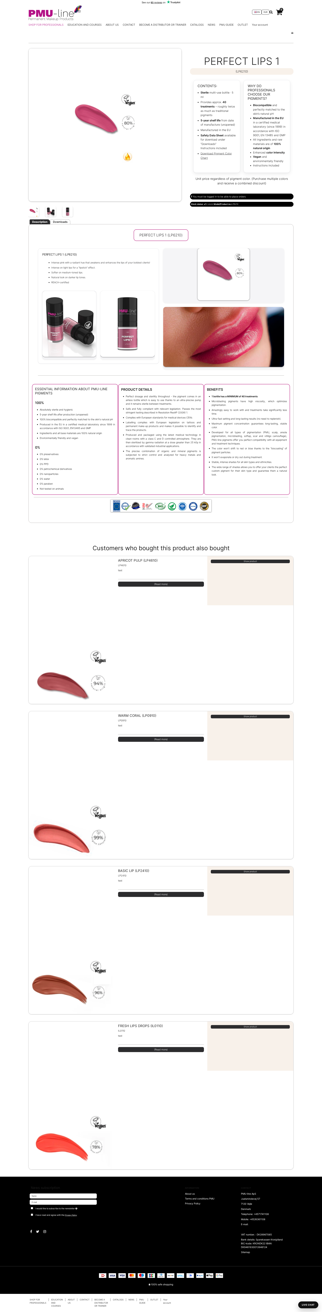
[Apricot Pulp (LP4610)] (72, 642)
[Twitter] (39, 1232)
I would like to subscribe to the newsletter (68, 1208)
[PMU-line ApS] (139, 12)
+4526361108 (257, 1219)
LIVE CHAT (308, 1304)
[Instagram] (46, 1232)
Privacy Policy (71, 1215)
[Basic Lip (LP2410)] (72, 952)
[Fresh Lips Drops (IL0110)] (72, 1108)
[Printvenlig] (292, 33)
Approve (37, 1222)
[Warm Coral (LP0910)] (72, 797)
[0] (279, 13)
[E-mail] (63, 1202)
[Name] (63, 1195)
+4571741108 (261, 1214)
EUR (265, 12)
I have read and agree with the (56, 1215)
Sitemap (245, 1252)
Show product (250, 561)
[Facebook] (32, 1232)
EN (258, 12)
